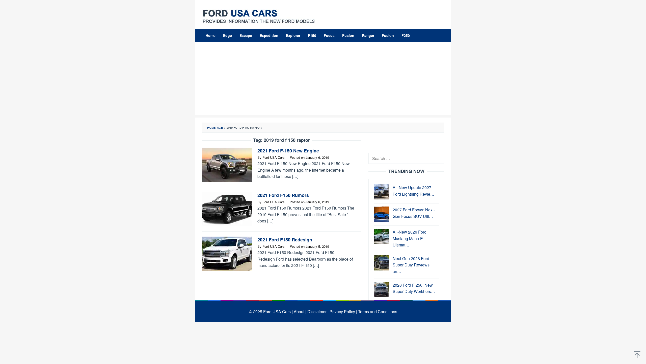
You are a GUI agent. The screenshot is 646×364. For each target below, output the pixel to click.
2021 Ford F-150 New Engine (288, 150)
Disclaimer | (318, 311)
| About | (299, 311)
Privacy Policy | (343, 311)
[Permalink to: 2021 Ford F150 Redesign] (227, 253)
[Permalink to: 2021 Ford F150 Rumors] (227, 209)
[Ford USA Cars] (258, 16)
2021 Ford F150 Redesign (284, 239)
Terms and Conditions (377, 311)
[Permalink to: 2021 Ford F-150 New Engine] (227, 164)
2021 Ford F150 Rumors (283, 195)
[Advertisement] (323, 79)
